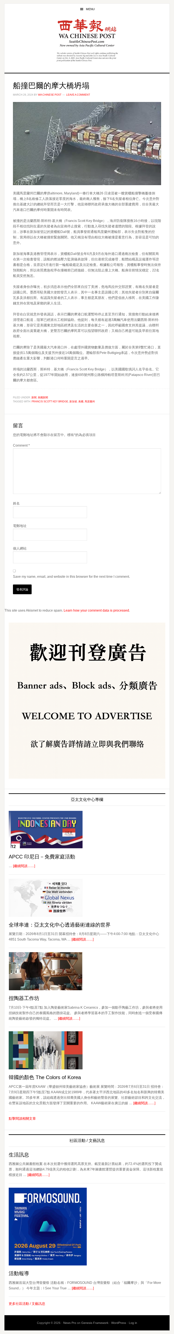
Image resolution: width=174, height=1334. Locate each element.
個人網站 (20, 548)
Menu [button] (90, 9)
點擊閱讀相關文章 (22, 1118)
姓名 (16, 503)
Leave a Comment (78, 94)
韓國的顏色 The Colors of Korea (45, 1077)
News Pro (69, 1322)
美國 (80, 401)
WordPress (118, 1322)
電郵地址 (20, 526)
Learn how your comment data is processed (96, 610)
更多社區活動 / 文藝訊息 (27, 1303)
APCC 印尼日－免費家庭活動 (42, 857)
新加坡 (73, 401)
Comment (21, 445)
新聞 (33, 397)
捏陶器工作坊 (24, 998)
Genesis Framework (94, 1322)
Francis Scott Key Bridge (50, 401)
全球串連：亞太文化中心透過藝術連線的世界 (60, 925)
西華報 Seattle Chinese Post (87, 33)
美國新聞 (43, 397)
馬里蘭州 (90, 401)
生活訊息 (19, 1155)
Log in (133, 1322)
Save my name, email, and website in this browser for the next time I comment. (71, 576)
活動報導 (19, 1273)
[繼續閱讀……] (24, 866)
